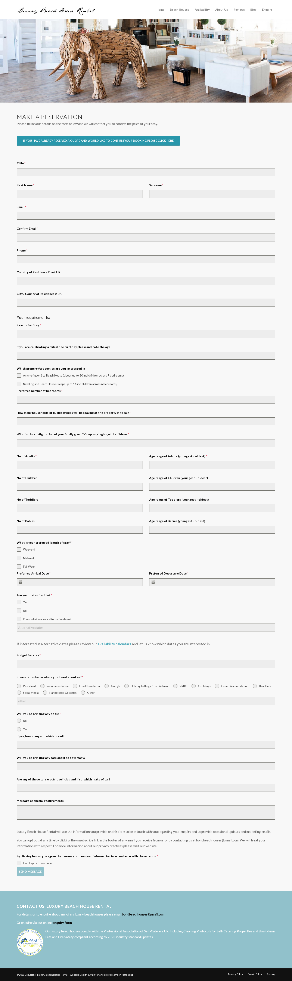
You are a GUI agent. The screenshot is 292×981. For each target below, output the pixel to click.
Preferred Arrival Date (33, 573)
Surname (156, 185)
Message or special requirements (40, 800)
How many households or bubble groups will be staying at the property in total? (74, 412)
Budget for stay (29, 655)
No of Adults (27, 456)
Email (21, 207)
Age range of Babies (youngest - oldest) (177, 521)
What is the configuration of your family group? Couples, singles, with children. (73, 434)
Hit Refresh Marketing (120, 974)
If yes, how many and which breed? (40, 736)
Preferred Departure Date (168, 573)
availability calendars (114, 644)
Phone (22, 250)
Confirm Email (27, 228)
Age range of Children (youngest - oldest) (178, 478)
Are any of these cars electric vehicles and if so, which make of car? (63, 779)
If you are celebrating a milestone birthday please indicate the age (63, 347)
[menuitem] (160, 9)
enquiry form (62, 922)
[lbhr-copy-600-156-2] (56, 9)
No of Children (27, 478)
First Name (25, 185)
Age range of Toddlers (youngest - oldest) (179, 499)
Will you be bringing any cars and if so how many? (51, 757)
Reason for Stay (29, 325)
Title (21, 163)
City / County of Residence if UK (39, 294)
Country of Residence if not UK (38, 272)
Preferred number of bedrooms (39, 391)
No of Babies (26, 521)
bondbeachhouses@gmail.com (143, 914)
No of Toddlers (27, 499)
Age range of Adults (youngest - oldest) (178, 456)
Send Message (30, 871)
